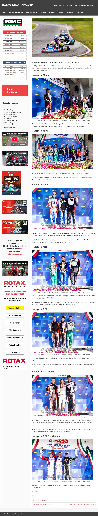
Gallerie (43, 12)
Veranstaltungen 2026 (15, 12)
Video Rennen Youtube (39, 500)
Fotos (33, 496)
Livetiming (70, 12)
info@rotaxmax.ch (15, 254)
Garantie (60, 12)
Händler (51, 12)
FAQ (20, 249)
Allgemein (42, 60)
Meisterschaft (31, 12)
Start (3, 12)
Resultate (35, 491)
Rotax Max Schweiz (17, 5)
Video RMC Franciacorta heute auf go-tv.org (82, 504)
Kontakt (79, 12)
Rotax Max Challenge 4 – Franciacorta (43, 504)
